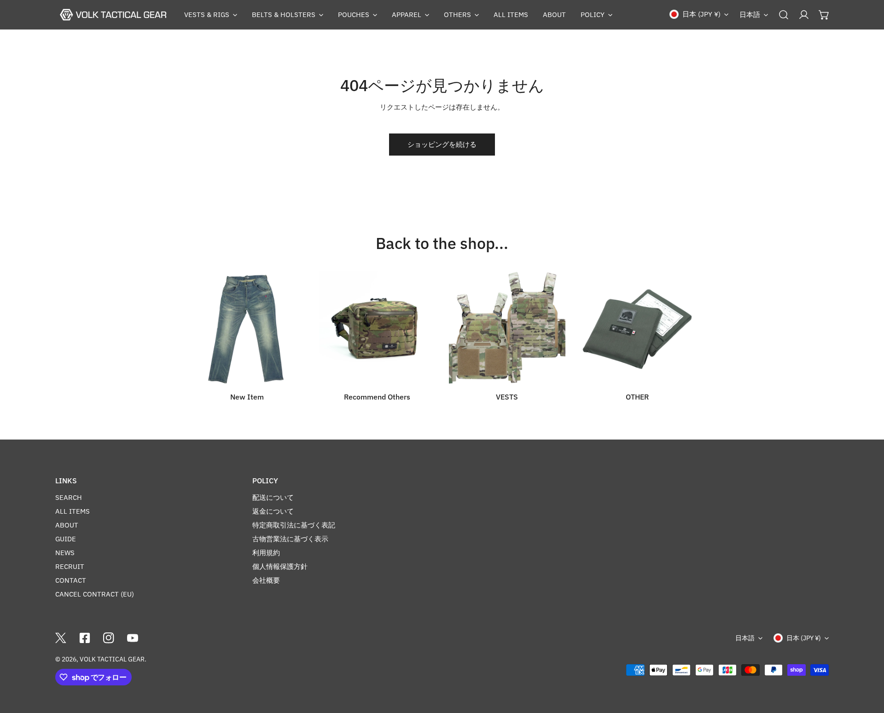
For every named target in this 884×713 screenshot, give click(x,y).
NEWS (65, 552)
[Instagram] (109, 638)
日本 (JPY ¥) (701, 14)
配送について (273, 497)
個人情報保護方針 (280, 566)
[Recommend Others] (377, 329)
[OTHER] (637, 329)
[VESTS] (507, 329)
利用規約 (266, 552)
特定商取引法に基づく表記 (293, 525)
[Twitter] (61, 638)
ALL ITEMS (72, 511)
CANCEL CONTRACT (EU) (94, 594)
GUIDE (65, 538)
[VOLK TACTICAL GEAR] (112, 15)
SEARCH (68, 497)
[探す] (784, 15)
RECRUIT (69, 566)
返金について (273, 511)
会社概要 (266, 580)
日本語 (749, 14)
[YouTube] (133, 638)
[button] (210, 14)
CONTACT (70, 580)
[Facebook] (85, 638)
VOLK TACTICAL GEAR (112, 659)
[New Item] (247, 329)
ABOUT (66, 525)
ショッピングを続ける (442, 144)
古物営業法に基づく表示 (290, 538)
